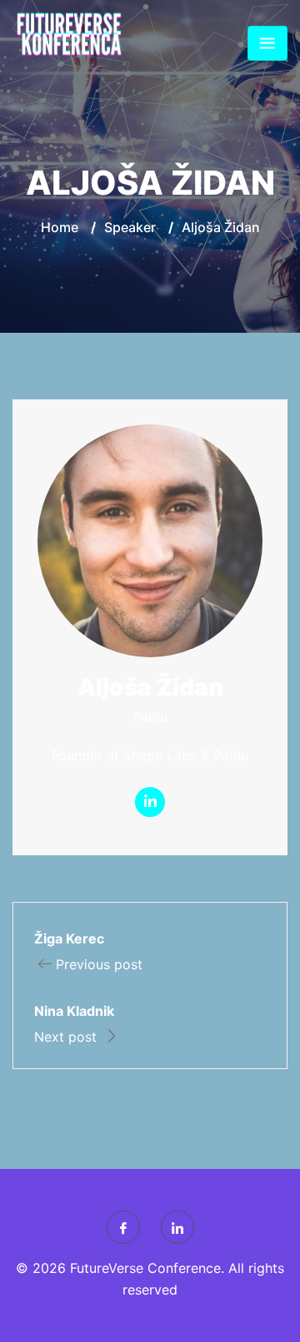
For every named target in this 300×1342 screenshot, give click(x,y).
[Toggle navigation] (268, 43)
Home (59, 227)
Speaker (130, 227)
